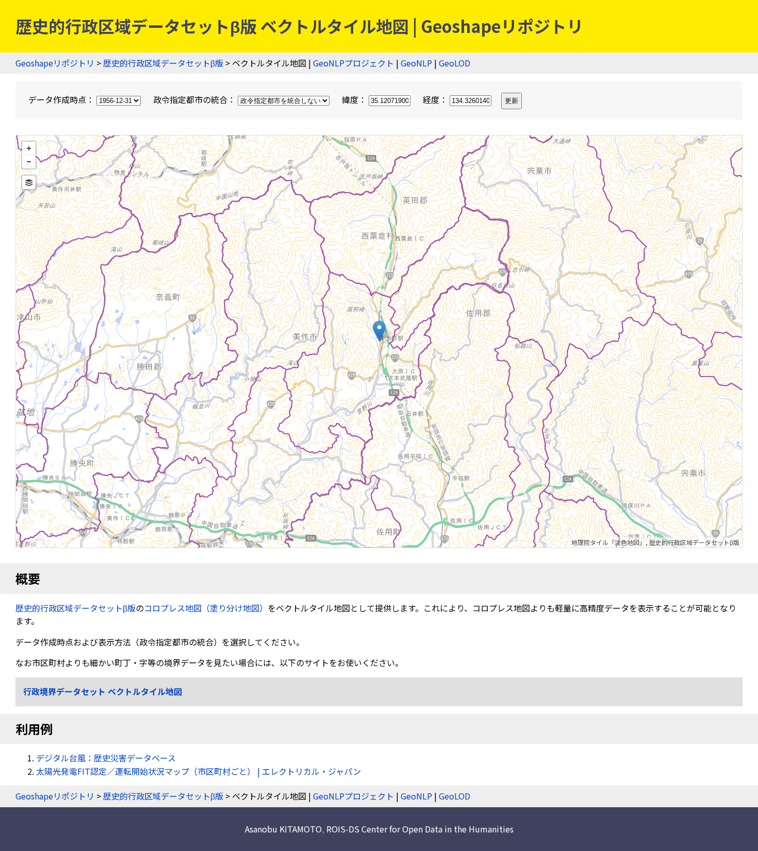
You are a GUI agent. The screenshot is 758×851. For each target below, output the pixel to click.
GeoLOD (454, 63)
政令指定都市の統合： (195, 99)
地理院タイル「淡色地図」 (608, 542)
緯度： (355, 99)
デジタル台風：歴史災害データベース (106, 758)
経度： (436, 99)
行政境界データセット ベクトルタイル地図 (102, 691)
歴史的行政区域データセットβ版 (163, 63)
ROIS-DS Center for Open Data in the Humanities (420, 829)
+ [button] (29, 148)
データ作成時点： (62, 99)
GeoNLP (416, 63)
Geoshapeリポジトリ (54, 63)
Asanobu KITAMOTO (283, 829)
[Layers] (29, 182)
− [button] (29, 161)
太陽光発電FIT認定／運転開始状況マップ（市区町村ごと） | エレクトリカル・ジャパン (198, 771)
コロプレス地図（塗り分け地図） (206, 608)
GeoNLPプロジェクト (353, 63)
